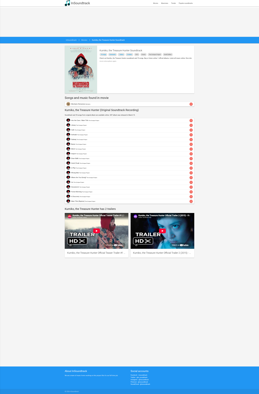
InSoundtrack (80, 3)
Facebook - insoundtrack (139, 375)
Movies (155, 3)
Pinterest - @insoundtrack (139, 382)
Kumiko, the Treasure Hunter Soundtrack (108, 40)
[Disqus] (129, 286)
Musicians (164, 3)
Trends (173, 3)
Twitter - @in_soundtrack (139, 377)
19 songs (103, 54)
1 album (121, 54)
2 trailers (129, 54)
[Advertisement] (129, 21)
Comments (112, 54)
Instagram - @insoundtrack (140, 380)
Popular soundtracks (186, 3)
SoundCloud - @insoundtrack (140, 384)
